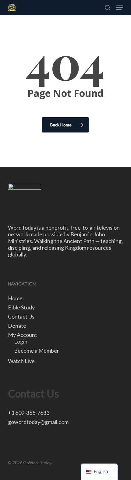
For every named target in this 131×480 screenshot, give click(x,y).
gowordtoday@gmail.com (38, 421)
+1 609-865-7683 (28, 412)
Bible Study (21, 307)
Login (20, 341)
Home (15, 298)
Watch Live (21, 361)
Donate (17, 325)
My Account (22, 334)
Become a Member (36, 350)
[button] (119, 8)
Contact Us (21, 316)
